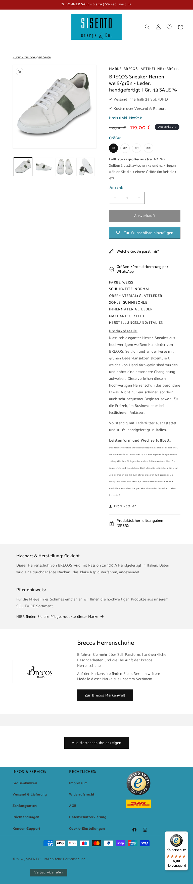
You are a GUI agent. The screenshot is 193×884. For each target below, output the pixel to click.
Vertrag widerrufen (48, 872)
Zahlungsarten (25, 806)
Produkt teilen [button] (125, 506)
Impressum (78, 783)
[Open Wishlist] (169, 26)
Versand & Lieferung (30, 795)
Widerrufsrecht (81, 795)
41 (115, 149)
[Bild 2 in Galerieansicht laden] (44, 167)
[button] (10, 26)
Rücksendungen (26, 817)
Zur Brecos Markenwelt (105, 695)
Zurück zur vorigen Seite (32, 57)
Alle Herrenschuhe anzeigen (96, 743)
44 (150, 149)
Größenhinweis (25, 783)
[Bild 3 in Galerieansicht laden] (65, 167)
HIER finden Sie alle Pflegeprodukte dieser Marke (57, 617)
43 (138, 149)
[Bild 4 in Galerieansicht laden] (85, 167)
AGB (72, 806)
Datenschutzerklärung (87, 817)
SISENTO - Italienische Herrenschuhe (56, 859)
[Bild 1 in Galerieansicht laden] (23, 167)
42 (126, 149)
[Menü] (185, 834)
